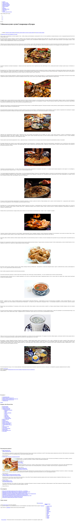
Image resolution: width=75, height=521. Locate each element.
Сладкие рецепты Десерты (7, 424)
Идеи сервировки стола (6, 430)
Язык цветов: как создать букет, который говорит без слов (12, 496)
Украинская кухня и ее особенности (28, 369)
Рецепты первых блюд (6, 423)
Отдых (48, 516)
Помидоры (6, 415)
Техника (48, 508)
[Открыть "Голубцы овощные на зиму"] (7, 481)
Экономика (49, 511)
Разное (46, 504)
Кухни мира (6, 368)
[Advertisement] (37, 28)
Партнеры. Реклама (5, 9)
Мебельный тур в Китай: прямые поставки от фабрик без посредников (14, 492)
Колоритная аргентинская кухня (8, 399)
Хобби (48, 510)
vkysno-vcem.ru (5, 504)
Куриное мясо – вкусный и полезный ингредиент (11, 456)
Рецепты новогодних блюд (7, 11)
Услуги (48, 506)
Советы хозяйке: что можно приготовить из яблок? (11, 474)
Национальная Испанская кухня (8, 397)
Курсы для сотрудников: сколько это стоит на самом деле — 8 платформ (15, 490)
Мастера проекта (5, 6)
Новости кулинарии (5, 5)
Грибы (5, 411)
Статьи (3, 10)
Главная (3, 1)
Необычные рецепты (6, 4)
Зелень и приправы (7, 412)
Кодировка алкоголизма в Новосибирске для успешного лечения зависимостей (16, 491)
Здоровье (48, 509)
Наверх (1, 402)
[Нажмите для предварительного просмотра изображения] (8, 34)
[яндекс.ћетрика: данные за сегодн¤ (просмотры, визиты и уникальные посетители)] (40, 503)
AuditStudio (8, 507)
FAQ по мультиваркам (6, 428)
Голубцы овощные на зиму (7, 480)
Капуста (5, 413)
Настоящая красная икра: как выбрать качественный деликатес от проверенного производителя (19, 493)
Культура (48, 515)
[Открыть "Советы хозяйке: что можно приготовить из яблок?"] (11, 475)
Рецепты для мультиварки (6, 422)
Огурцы (5, 414)
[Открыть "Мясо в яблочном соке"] (6, 451)
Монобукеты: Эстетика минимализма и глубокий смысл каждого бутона (15, 494)
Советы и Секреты (5, 3)
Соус (3, 425)
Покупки (48, 507)
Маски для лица (5, 2)
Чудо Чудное (4, 427)
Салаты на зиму (7, 417)
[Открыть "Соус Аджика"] (20, 462)
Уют (47, 514)
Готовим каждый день (6, 408)
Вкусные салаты (5, 406)
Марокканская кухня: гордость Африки (15, 369)
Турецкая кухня (5, 400)
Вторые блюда (4, 429)
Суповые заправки (7, 418)
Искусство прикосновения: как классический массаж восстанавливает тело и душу (16, 495)
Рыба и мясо (6, 416)
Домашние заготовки (6, 409)
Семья (48, 512)
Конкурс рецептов (5, 419)
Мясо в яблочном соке (6, 450)
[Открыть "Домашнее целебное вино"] (23, 469)
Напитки (4, 420)
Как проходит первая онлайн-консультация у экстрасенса (12, 497)
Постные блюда (5, 421)
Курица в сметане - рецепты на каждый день (10, 398)
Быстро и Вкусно (5, 407)
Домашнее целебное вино (22, 468)
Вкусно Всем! (3, 519)
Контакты (4, 8)
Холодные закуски (5, 426)
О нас (3, 7)
